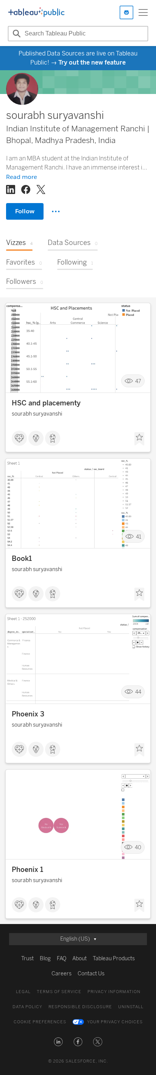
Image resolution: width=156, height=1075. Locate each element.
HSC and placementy (46, 403)
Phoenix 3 (28, 714)
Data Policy (27, 1006)
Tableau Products (114, 958)
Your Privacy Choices (115, 1022)
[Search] (15, 33)
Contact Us (91, 973)
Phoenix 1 (27, 870)
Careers (61, 973)
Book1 (22, 558)
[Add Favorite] (139, 439)
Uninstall (131, 1006)
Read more (21, 177)
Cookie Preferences (40, 1022)
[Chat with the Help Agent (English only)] (126, 12)
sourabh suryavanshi (37, 414)
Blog (45, 958)
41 (138, 536)
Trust (27, 958)
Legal (23, 991)
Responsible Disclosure (80, 1006)
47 (138, 381)
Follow (24, 211)
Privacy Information (113, 991)
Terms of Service (59, 991)
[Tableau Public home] (36, 12)
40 (138, 847)
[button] (58, 1042)
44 (138, 692)
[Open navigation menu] (143, 12)
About (79, 958)
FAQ (61, 958)
